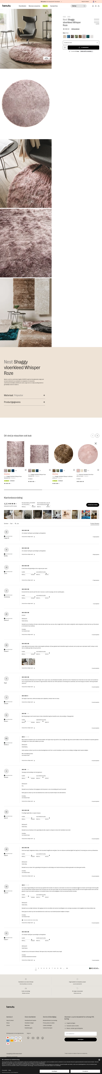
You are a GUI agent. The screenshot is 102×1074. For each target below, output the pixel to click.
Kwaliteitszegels (28, 1028)
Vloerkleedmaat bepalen (30, 1020)
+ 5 (40, 470)
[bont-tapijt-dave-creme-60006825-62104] (81, 470)
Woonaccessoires (34, 6)
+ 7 (88, 470)
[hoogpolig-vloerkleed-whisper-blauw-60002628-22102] (37, 470)
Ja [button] (34, 536)
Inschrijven (80, 1039)
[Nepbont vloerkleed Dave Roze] (88, 454)
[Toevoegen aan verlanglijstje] (65, 48)
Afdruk (8, 1025)
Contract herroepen (47, 1028)
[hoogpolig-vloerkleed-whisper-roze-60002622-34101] (5, 470)
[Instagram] (37, 1038)
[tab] (94, 524)
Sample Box (54, 6)
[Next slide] (97, 436)
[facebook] (42, 1038)
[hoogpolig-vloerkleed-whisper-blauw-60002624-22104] (61, 470)
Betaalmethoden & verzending (50, 1020)
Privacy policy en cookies (49, 1023)
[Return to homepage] (6, 6)
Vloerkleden (22, 6)
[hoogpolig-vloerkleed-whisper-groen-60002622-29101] (9, 470)
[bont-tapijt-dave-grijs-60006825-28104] (85, 470)
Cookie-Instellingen (47, 1025)
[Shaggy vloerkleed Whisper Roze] (84, 36)
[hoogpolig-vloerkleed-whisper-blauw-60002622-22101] (13, 470)
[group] (12, 503)
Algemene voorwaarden (11, 1057)
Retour (8, 1023)
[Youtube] (33, 1038)
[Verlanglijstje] (93, 6)
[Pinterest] (28, 1038)
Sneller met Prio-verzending (85, 51)
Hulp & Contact (85, 1)
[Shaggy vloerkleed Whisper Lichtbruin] (63, 454)
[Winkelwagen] (99, 6)
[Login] (96, 6)
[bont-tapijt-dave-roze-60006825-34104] (78, 470)
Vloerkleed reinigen (29, 1023)
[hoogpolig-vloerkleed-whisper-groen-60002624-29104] (57, 470)
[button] (8, 514)
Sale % (45, 6)
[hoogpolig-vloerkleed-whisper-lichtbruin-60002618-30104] (54, 470)
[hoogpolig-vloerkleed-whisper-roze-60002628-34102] (29, 470)
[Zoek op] (84, 6)
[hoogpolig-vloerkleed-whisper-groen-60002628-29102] (33, 470)
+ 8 (15, 470)
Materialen (27, 1025)
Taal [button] (11, 523)
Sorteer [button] (6, 523)
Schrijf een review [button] (92, 505)
